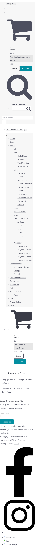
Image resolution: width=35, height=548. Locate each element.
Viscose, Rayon (20, 211)
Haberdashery (15, 264)
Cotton (16, 170)
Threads (17, 274)
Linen (16, 208)
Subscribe (7, 422)
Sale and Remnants (18, 277)
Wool (16, 152)
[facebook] (19, 496)
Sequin (20, 236)
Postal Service (15, 291)
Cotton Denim (23, 187)
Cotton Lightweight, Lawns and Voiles (25, 194)
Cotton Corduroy (25, 184)
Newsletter (14, 284)
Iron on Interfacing (21, 267)
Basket (15, 68)
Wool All (21, 159)
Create (16, 443)
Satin (20, 232)
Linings (17, 270)
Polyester (17, 243)
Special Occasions (21, 218)
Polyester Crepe (24, 250)
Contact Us (14, 281)
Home (12, 138)
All (15, 149)
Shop (12, 142)
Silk (19, 239)
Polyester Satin (24, 253)
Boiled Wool (23, 156)
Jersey (16, 215)
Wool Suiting (23, 166)
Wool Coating (23, 163)
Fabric (12, 145)
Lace (19, 229)
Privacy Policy (15, 302)
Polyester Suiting (25, 260)
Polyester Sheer (24, 257)
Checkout (26, 68)
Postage (17, 295)
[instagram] (19, 532)
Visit (11, 288)
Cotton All (22, 173)
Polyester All (23, 246)
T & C (12, 298)
